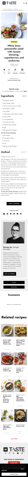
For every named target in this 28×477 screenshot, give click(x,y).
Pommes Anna (20, 426)
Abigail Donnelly (14, 64)
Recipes (10, 9)
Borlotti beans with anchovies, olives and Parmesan (7, 399)
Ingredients (23, 152)
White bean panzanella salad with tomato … (13, 10)
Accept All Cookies (14, 474)
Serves (4, 72)
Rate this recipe (14, 89)
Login (25, 91)
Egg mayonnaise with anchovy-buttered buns (20, 398)
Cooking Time (22, 72)
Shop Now (14, 463)
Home (5, 9)
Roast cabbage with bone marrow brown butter (20, 343)
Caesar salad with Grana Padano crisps (7, 342)
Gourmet (16, 9)
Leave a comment (14, 203)
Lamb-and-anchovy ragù (7, 370)
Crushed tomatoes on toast (19, 370)
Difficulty (9, 72)
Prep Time (15, 72)
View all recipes (10, 274)
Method (24, 96)
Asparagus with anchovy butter (6, 427)
